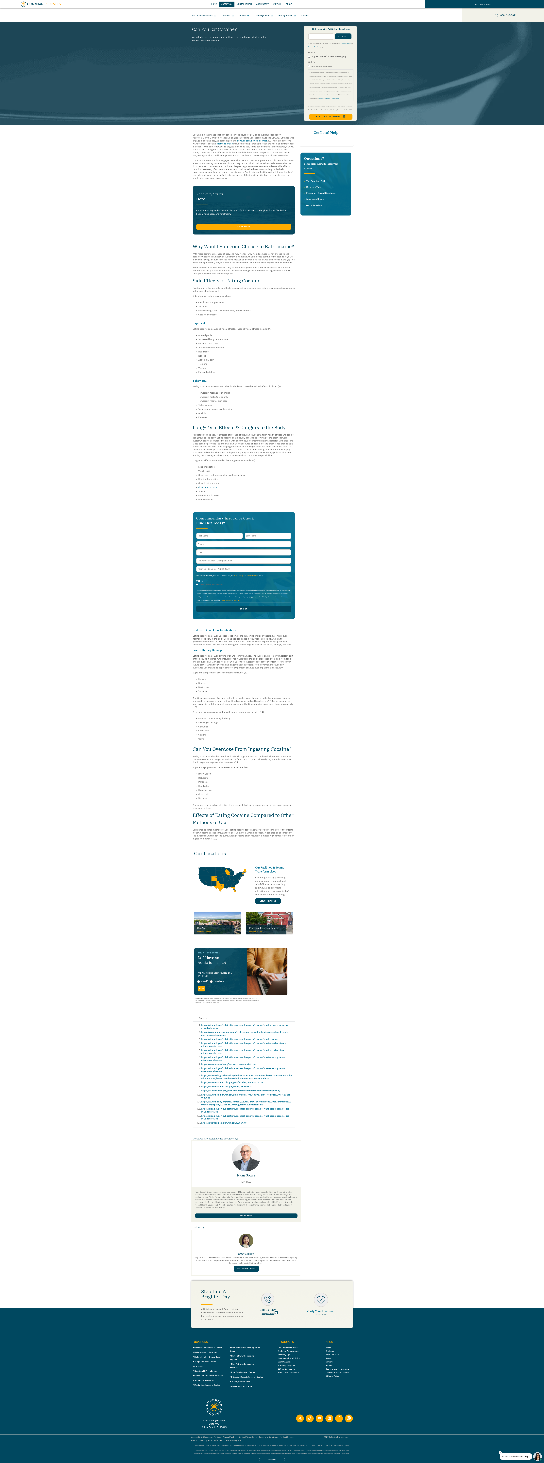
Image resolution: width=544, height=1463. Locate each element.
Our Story (330, 1351)
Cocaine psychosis (207, 487)
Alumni (329, 1365)
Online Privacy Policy (248, 1437)
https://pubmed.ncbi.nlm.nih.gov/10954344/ (225, 1122)
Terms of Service (313, 47)
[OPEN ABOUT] (294, 4)
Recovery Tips (313, 187)
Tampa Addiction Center (205, 1361)
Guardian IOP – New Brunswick (208, 1375)
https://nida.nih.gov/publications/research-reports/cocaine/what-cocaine (239, 1039)
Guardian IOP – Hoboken (205, 1371)
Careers (329, 1361)
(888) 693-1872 (268, 1314)
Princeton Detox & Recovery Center (247, 1377)
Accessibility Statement (201, 1437)
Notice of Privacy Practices (226, 1437)
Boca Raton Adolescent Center (208, 1347)
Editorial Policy (332, 1376)
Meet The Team (332, 1354)
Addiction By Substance (288, 1351)
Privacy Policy (346, 43)
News (328, 1358)
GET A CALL (343, 36)
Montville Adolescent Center (207, 1385)
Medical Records (287, 1437)
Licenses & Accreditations (337, 1372)
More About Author (246, 1269)
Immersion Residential (204, 1380)
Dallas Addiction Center (242, 1386)
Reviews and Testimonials (337, 1369)
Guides (243, 15)
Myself (204, 981)
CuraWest (198, 1366)
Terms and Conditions (324, 98)
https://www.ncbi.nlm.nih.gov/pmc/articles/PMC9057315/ (232, 1082)
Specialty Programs (286, 1365)
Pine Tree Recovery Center (243, 1372)
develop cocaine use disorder (252, 140)
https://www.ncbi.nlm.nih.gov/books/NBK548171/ (228, 1086)
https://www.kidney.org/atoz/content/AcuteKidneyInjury (231, 1101)
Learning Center (262, 15)
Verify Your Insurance (321, 1311)
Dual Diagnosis (284, 1361)
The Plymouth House (240, 1381)
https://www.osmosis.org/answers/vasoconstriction (228, 1064)
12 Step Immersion (286, 1369)
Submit (243, 609)
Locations (226, 15)
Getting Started (285, 15)
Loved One (218, 981)
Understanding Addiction (289, 1358)
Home (328, 1347)
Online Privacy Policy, (331, 1445)
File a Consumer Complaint (229, 1440)
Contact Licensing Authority (203, 1440)
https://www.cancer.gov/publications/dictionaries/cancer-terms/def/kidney (240, 1090)
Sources (203, 1018)
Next (201, 989)
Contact (305, 15)
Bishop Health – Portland (205, 1352)
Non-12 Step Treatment (288, 1372)
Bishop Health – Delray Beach (207, 1357)
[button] (243, 227)
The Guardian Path (315, 181)
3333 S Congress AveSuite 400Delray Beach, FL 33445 (214, 1424)
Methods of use (225, 143)
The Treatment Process (202, 15)
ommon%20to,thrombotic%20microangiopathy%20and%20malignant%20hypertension (246, 1103)
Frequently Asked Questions (320, 193)
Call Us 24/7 (268, 1310)
